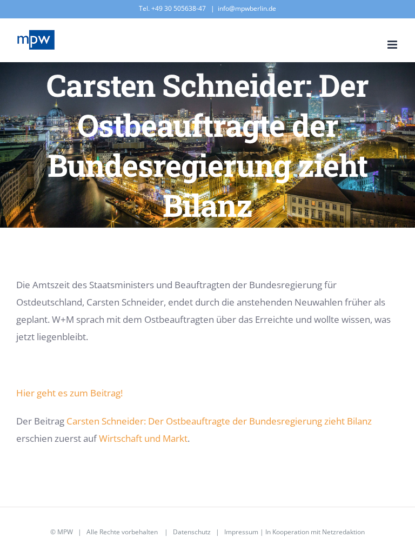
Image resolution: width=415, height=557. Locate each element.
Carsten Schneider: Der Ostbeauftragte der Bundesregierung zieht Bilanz (219, 421)
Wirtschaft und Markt (143, 438)
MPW (65, 531)
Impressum (241, 531)
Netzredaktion (343, 531)
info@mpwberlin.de (247, 8)
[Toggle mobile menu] (393, 44)
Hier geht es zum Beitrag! (69, 393)
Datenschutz (192, 531)
